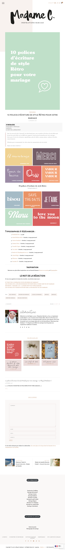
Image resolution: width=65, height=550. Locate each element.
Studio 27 (42, 547)
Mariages (54, 294)
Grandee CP (15, 261)
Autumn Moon (15, 243)
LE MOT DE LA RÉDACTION (13, 129)
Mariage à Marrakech (32, 506)
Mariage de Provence (32, 492)
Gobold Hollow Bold (17, 237)
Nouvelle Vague (16, 246)
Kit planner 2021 (50, 361)
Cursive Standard (16, 240)
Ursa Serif (14, 249)
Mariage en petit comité (32, 499)
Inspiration (9, 128)
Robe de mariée (32, 527)
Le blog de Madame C (37, 294)
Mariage (47, 294)
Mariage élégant (33, 501)
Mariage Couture (32, 494)
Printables (32, 112)
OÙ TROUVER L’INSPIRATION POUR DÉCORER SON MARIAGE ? (22, 282)
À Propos (4, 537)
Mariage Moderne (32, 495)
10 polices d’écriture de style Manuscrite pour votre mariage (13, 364)
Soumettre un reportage (16, 537)
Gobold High (15, 255)
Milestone (14, 258)
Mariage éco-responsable (32, 504)
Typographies (54, 270)
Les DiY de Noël (31, 361)
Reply (6, 388)
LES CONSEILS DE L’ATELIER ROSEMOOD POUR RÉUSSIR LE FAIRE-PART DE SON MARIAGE (29, 284)
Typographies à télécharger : (13, 126)
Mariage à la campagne (32, 502)
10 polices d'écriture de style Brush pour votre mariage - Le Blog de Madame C (28, 381)
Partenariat (41, 537)
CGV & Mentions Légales (54, 537)
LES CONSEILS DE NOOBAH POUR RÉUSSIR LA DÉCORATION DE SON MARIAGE (26, 287)
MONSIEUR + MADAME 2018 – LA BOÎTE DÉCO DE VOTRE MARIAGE (23, 285)
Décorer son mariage (44, 270)
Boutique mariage (31, 537)
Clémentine (28, 312)
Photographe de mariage (33, 528)
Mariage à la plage (32, 497)
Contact (32, 538)
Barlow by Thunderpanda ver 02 (20, 252)
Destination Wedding (32, 490)
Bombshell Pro (16, 234)
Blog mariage (12, 294)
